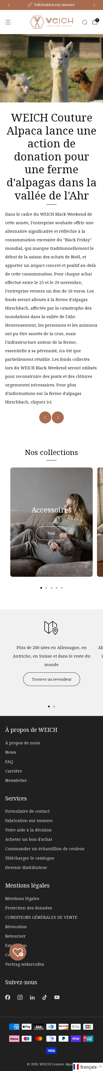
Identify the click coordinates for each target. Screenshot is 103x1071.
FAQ (9, 761)
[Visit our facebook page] (7, 997)
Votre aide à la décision (28, 830)
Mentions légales (22, 898)
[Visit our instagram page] (20, 997)
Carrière (13, 771)
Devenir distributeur (26, 867)
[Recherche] (85, 22)
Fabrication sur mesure (29, 820)
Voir (51, 533)
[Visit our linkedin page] (32, 997)
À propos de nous (22, 742)
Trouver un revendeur (52, 679)
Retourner (15, 936)
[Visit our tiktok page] (45, 997)
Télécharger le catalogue (29, 858)
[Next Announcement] (94, 5)
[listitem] (51, 5)
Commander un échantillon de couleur (45, 848)
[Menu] (8, 22)
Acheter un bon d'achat (28, 839)
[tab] (41, 588)
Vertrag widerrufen (24, 964)
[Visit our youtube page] (57, 997)
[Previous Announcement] (8, 5)
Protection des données (28, 908)
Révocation (16, 926)
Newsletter (16, 780)
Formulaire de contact (27, 811)
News (10, 752)
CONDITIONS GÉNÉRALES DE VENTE (41, 917)
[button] (88, 1067)
